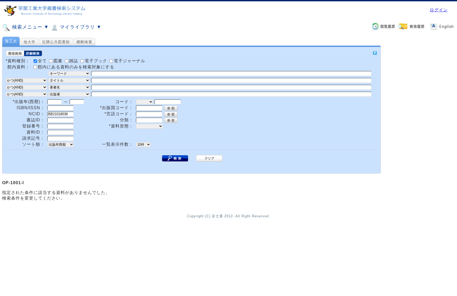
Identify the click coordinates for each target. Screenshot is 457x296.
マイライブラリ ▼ (80, 27)
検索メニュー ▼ (30, 27)
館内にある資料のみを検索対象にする (76, 67)
